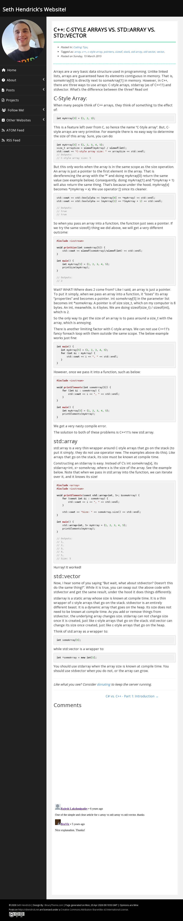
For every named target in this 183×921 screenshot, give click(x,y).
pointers (109, 51)
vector (160, 51)
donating (103, 684)
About (11, 80)
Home (11, 70)
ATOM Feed (15, 130)
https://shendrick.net (28, 909)
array (77, 51)
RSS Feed (13, 140)
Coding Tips (80, 47)
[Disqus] (115, 754)
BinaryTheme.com (54, 905)
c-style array (95, 51)
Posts (10, 90)
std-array (136, 51)
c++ (84, 51)
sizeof (118, 51)
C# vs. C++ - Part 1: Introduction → (132, 696)
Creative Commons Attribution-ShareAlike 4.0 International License (94, 909)
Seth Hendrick (24, 905)
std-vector (149, 51)
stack (126, 51)
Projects (12, 100)
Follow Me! (16, 110)
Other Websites (18, 120)
